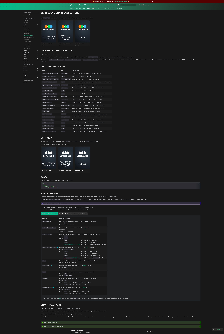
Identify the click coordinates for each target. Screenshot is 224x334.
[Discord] (150, 332)
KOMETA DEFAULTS (91, 8)
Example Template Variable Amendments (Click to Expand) (57, 203)
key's (85, 228)
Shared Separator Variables (80, 213)
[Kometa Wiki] (71, 5)
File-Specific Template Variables (49, 213)
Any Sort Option (72, 244)
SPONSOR (119, 8)
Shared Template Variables (65, 213)
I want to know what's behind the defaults (53, 326)
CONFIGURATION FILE (81, 8)
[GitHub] (153, 332)
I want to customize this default (51, 322)
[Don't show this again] (153, 2)
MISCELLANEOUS (111, 8)
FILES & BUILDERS (102, 8)
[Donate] (147, 331)
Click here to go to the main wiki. (121, 1)
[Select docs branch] (118, 5)
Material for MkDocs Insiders (82, 332)
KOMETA (72, 8)
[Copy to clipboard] (199, 184)
